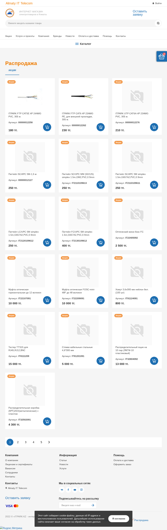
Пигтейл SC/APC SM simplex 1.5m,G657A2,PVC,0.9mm (130, 178)
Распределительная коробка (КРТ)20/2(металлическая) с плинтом (23, 413)
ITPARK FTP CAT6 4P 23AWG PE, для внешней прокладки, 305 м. (77, 119)
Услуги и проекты (25, 36)
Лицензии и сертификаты (18, 464)
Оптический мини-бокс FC (129, 234)
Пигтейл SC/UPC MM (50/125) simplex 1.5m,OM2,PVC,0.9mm (78, 178)
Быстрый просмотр (30, 96)
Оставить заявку (140, 12)
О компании (11, 460)
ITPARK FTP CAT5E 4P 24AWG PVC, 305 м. (24, 118)
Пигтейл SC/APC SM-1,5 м (22, 177)
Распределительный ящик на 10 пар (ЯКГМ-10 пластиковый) (131, 353)
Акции (8, 36)
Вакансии (10, 468)
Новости (70, 36)
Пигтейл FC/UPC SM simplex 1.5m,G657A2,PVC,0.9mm (77, 236)
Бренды (57, 36)
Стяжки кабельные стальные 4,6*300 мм (77, 351)
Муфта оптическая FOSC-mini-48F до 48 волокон (78, 294)
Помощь (107, 36)
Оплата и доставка (88, 36)
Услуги (62, 468)
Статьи (63, 460)
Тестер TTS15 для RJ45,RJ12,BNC (18, 351)
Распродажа (141, 520)
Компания (43, 36)
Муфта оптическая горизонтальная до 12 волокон (24, 294)
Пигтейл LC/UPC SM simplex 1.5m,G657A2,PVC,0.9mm (23, 236)
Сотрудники (11, 472)
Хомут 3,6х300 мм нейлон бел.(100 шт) (132, 294)
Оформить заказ (122, 464)
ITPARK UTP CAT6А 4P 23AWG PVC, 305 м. (131, 118)
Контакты (121, 36)
